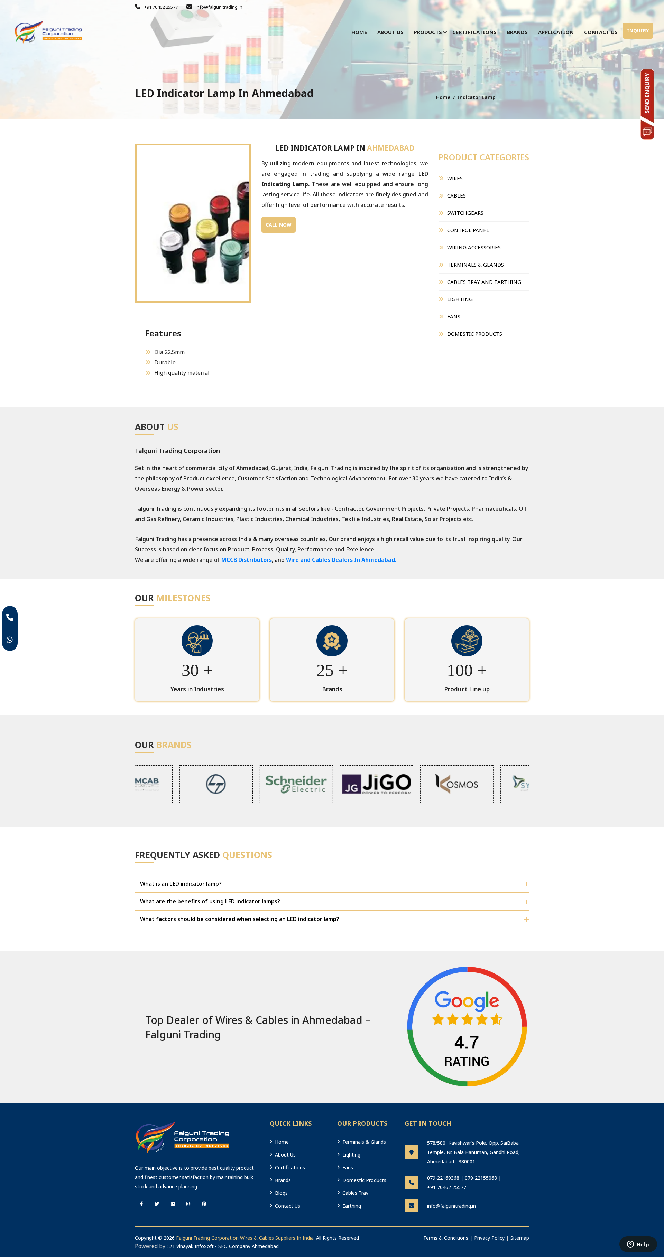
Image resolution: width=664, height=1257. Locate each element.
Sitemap (519, 1238)
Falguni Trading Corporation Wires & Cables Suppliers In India (245, 1238)
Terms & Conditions (445, 1238)
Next (261, 209)
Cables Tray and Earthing (484, 281)
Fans (453, 316)
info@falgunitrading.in (218, 7)
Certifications (474, 32)
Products (428, 32)
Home (359, 32)
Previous (124, 209)
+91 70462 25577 (160, 7)
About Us (390, 32)
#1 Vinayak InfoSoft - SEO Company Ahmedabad (224, 1246)
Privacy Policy (489, 1238)
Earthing (351, 1205)
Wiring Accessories (474, 247)
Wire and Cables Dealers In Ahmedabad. (341, 560)
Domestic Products (474, 333)
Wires (455, 178)
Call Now (279, 224)
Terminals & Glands (475, 264)
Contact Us (601, 32)
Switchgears (465, 212)
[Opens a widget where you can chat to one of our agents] (638, 1245)
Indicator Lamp (477, 97)
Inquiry (638, 30)
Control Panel (468, 230)
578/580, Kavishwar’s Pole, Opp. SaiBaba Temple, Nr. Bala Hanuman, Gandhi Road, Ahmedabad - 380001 (473, 1152)
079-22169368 (443, 1177)
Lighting (460, 299)
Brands (517, 32)
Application (556, 32)
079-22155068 (481, 1177)
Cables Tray (355, 1193)
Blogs (281, 1193)
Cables (456, 195)
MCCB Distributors (246, 560)
